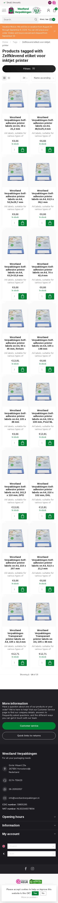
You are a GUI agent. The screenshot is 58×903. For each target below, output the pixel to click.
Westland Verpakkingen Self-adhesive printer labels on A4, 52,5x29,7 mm (15, 196)
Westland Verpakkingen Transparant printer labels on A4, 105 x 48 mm (42, 636)
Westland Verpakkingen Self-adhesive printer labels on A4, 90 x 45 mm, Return (15, 343)
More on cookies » (29, 897)
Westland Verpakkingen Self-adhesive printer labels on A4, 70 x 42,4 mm (43, 270)
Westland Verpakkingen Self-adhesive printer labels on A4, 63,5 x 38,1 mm (43, 196)
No (43, 893)
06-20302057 (15, 789)
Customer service (29, 725)
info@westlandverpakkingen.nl (24, 798)
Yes (35, 893)
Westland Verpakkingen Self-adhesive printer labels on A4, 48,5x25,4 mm (43, 123)
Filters (27, 68)
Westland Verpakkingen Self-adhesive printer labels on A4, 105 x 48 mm (15, 416)
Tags (15, 42)
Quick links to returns (29, 735)
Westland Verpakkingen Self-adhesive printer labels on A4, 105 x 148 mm (43, 343)
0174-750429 (15, 780)
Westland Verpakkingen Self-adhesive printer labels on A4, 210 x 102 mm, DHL (43, 489)
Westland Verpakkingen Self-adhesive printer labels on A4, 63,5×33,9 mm (15, 270)
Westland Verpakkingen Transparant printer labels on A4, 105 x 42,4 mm (15, 636)
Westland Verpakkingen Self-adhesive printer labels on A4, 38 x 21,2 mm (15, 123)
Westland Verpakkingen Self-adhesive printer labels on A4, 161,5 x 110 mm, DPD (15, 489)
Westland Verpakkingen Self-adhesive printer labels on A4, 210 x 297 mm (15, 563)
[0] (54, 10)
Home (5, 42)
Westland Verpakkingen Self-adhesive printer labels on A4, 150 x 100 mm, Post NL (43, 416)
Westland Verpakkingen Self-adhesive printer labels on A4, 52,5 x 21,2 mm (43, 563)
